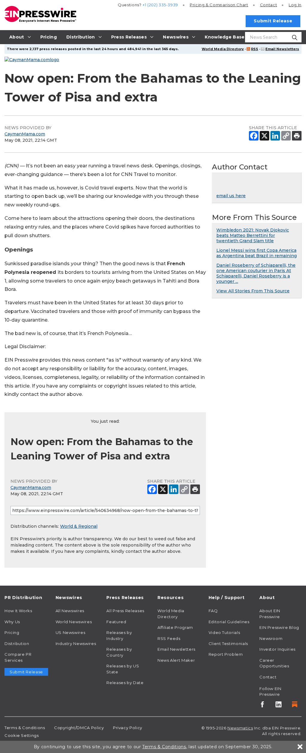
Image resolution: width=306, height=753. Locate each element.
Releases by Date (124, 682)
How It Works (18, 610)
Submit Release (273, 21)
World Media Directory (223, 49)
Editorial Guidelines (229, 621)
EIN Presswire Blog (279, 627)
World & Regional (78, 526)
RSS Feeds (168, 638)
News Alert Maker (176, 660)
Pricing (219, 4)
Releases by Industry (119, 635)
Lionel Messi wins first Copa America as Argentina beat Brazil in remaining (256, 253)
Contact (268, 4)
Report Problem (226, 654)
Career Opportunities (274, 663)
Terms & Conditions (24, 727)
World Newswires (74, 621)
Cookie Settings (21, 735)
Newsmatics (240, 728)
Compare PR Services (17, 657)
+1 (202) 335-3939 (160, 4)
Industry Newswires (76, 643)
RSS (254, 49)
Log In (295, 4)
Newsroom (270, 638)
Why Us (12, 621)
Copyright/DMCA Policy (79, 727)
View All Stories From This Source (253, 291)
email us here (231, 195)
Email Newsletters (282, 49)
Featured (116, 621)
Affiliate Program (175, 627)
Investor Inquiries (277, 649)
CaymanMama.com (24, 134)
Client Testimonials (228, 643)
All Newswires (70, 610)
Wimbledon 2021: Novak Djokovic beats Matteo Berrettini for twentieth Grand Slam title (252, 235)
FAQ (213, 610)
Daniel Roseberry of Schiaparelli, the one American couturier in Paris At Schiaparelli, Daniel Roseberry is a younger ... (256, 273)
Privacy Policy (127, 727)
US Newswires (70, 632)
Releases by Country (119, 652)
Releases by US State (122, 668)
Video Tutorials (224, 632)
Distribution (16, 643)
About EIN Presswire (269, 613)
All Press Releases (125, 610)
